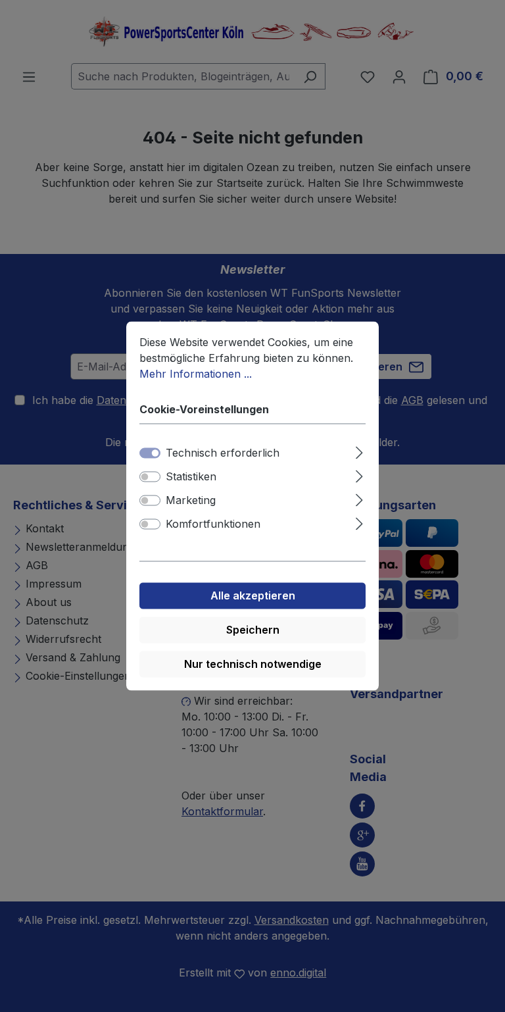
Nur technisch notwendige (253, 664)
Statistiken (191, 477)
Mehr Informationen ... (195, 373)
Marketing (191, 500)
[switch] (149, 477)
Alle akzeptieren (252, 596)
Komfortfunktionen (213, 524)
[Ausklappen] (359, 451)
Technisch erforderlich (222, 453)
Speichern (252, 630)
